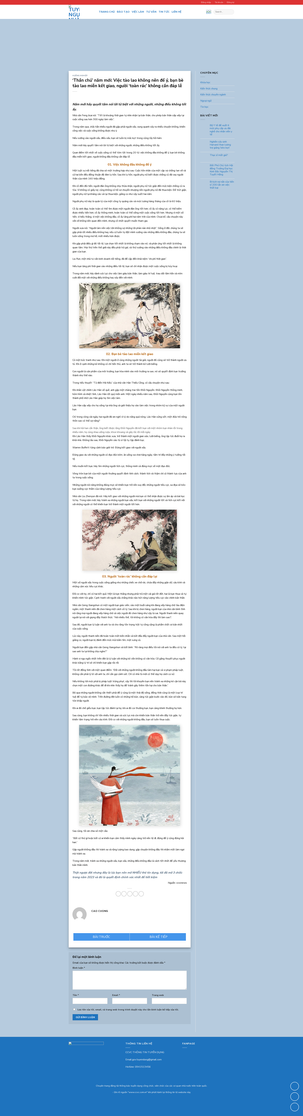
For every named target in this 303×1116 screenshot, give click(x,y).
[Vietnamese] (210, 12)
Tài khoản (219, 2)
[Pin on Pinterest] (135, 893)
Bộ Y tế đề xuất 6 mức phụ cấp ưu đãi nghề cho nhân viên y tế (221, 130)
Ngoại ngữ (205, 100)
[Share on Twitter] (124, 893)
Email (116, 995)
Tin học (204, 107)
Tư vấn (151, 12)
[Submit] (231, 12)
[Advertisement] (151, 47)
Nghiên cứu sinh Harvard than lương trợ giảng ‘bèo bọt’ (220, 144)
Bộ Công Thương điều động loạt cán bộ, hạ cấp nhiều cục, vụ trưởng (158, 937)
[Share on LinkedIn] (141, 893)
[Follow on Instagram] (90, 12)
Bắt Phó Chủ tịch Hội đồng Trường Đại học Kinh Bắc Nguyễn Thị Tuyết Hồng (221, 170)
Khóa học (205, 82)
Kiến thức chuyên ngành (213, 94)
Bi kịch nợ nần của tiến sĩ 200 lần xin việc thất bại (222, 185)
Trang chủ (107, 12)
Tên (76, 995)
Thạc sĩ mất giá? (219, 155)
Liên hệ (176, 12)
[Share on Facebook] (118, 893)
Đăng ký (230, 2)
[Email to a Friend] (129, 893)
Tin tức (164, 12)
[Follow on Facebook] (86, 12)
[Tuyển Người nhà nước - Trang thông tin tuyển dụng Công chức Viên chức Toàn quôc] (74, 12)
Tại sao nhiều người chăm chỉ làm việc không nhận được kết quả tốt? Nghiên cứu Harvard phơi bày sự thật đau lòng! (101, 937)
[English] (207, 12)
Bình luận (79, 967)
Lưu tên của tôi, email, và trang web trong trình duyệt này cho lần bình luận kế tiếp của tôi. (128, 1009)
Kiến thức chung (208, 88)
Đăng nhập (206, 2)
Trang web (158, 995)
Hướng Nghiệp (80, 75)
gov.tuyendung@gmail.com (147, 1059)
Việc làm (138, 12)
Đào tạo (123, 12)
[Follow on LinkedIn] (94, 12)
